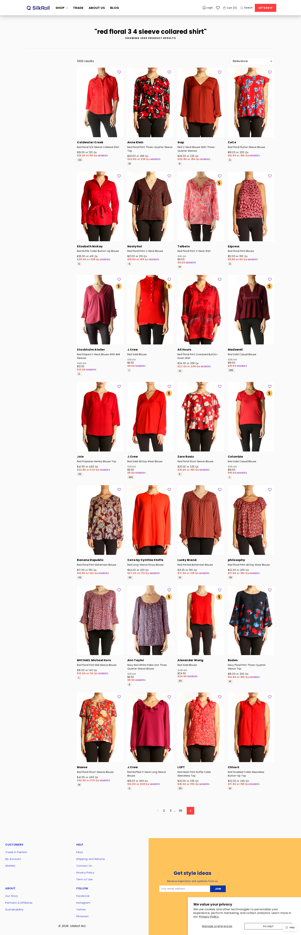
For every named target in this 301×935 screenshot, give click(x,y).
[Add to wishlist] (119, 72)
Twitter (81, 909)
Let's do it (265, 8)
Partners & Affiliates (18, 902)
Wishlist (10, 866)
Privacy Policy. (209, 917)
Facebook (83, 896)
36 (180, 811)
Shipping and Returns (90, 859)
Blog (114, 8)
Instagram (83, 902)
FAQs (79, 852)
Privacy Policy (85, 872)
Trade (78, 8)
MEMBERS (103, 155)
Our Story (11, 896)
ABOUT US (97, 8)
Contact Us (84, 866)
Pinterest (82, 916)
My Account (13, 859)
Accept (268, 926)
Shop (60, 8)
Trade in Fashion (16, 852)
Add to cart (100, 132)
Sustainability (14, 909)
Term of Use (84, 879)
